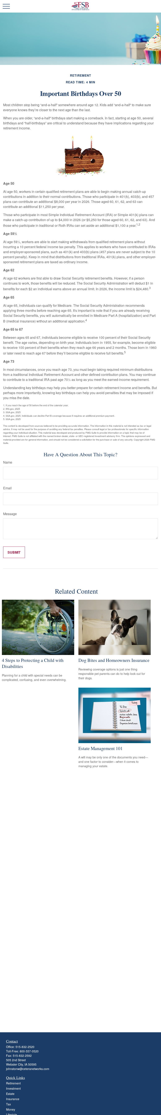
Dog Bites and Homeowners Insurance (113, 660)
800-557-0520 (29, 1051)
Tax (8, 1104)
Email (7, 488)
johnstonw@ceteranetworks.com (27, 1069)
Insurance (12, 1099)
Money (10, 1109)
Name (7, 462)
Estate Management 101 (100, 748)
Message (10, 513)
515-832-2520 (25, 1047)
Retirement (13, 1083)
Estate (10, 1094)
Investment (13, 1088)
